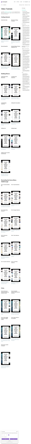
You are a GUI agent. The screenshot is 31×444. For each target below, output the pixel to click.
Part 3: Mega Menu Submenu (24, 54)
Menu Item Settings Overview (25, 14)
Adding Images (24, 39)
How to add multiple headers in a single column (26, 81)
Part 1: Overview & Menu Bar (25, 48)
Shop (15, 1)
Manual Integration (24, 17)
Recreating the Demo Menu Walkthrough (25, 46)
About (21, 1)
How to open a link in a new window (26, 85)
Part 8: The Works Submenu (24, 69)
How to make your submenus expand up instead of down (25, 74)
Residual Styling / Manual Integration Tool (25, 20)
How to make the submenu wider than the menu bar (26, 78)
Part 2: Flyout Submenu (25, 51)
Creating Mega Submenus (25, 31)
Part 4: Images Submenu (25, 57)
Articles (18, 1)
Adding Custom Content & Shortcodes (25, 42)
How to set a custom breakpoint (25, 88)
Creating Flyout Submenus (25, 28)
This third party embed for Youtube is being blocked (25, 12)
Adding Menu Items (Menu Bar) (25, 25)
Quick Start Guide (24, 11)
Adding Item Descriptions (25, 34)
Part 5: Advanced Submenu (26, 60)
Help (24, 1)
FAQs (22, 72)
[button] (4, 4)
